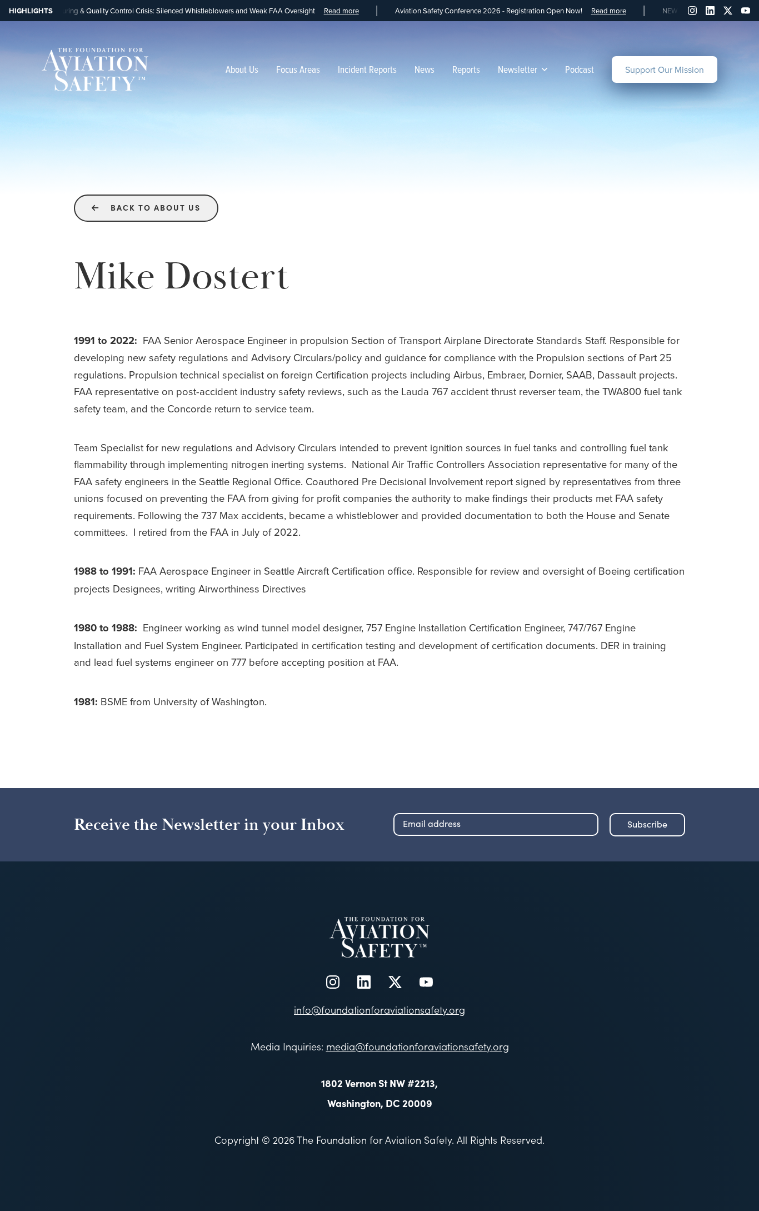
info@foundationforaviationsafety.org (379, 1009)
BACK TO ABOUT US (146, 207)
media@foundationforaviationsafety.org (417, 1046)
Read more (321, 10)
